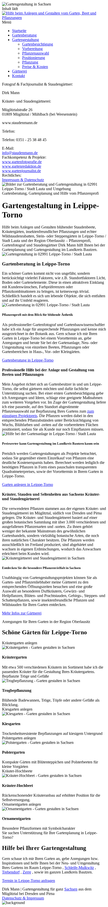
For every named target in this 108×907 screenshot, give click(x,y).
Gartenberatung (24, 35)
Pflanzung (30, 62)
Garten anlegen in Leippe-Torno (27, 484)
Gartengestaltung (25, 40)
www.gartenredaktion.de (21, 166)
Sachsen (70, 889)
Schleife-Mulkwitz (79, 867)
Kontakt (18, 76)
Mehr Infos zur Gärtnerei (21, 613)
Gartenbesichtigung (37, 44)
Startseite (19, 31)
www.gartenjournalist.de (21, 171)
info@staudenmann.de (20, 153)
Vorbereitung (32, 49)
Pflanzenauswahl (35, 53)
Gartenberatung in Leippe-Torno (27, 360)
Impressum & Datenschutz (23, 180)
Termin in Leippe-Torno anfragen (28, 880)
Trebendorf (11, 872)
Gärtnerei (19, 71)
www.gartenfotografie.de (22, 162)
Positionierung (33, 58)
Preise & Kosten (35, 67)
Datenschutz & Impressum (23, 898)
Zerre (27, 872)
